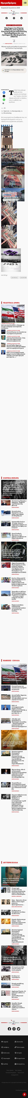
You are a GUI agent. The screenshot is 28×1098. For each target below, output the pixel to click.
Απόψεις (6, 1047)
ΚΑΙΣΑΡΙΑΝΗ (23, 277)
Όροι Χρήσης (18, 1070)
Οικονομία (6, 1058)
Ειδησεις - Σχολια (11, 25)
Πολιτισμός (20, 1047)
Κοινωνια (19, 25)
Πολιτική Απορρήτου (11, 1072)
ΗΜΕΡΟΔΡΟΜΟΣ (8, 43)
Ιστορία (19, 1053)
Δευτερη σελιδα (10, 862)
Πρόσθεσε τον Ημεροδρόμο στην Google (14, 70)
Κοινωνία (19, 1042)
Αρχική (5, 1042)
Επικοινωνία (21, 1072)
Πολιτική (6, 1053)
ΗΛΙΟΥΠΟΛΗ (15, 277)
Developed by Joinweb (21, 1090)
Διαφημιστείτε (14, 1075)
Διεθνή (5, 1064)
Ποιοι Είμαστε (9, 1070)
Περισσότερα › (23, 664)
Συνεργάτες (20, 1064)
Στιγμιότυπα (20, 1058)
